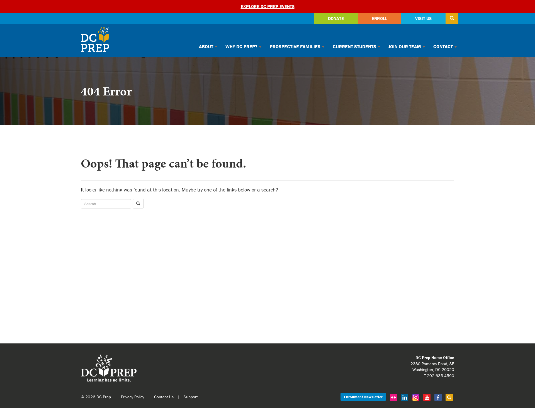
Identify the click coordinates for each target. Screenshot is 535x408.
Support (191, 396)
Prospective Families (296, 46)
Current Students (355, 46)
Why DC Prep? (242, 46)
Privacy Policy (132, 396)
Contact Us (164, 396)
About (206, 46)
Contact (443, 46)
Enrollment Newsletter (363, 396)
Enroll (379, 18)
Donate (336, 18)
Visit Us (423, 18)
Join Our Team (405, 46)
